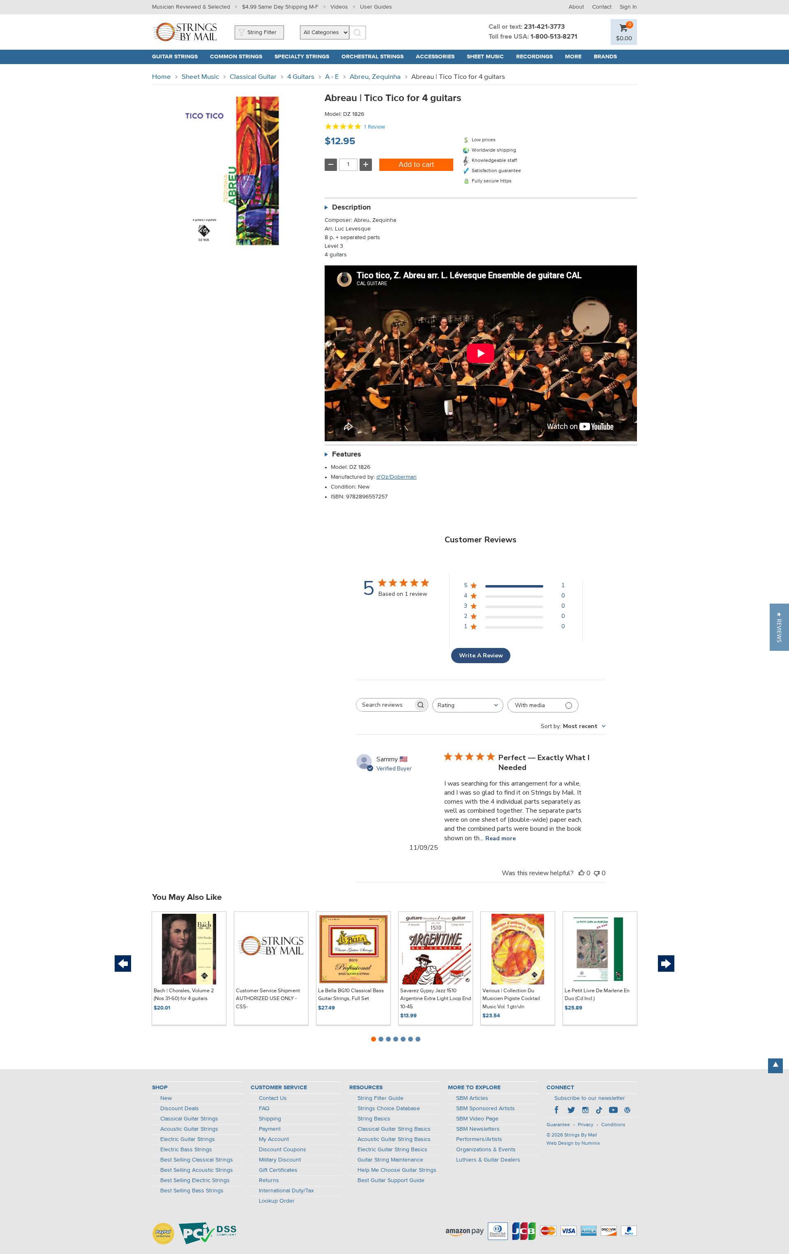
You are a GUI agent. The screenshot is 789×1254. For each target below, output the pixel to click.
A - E (332, 77)
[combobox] (467, 705)
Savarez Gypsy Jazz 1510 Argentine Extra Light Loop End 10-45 (435, 999)
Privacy (585, 1125)
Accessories (435, 57)
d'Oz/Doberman (396, 477)
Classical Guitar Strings (189, 1119)
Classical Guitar (253, 77)
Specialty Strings (302, 57)
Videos (339, 7)
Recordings (534, 57)
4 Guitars (300, 77)
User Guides (376, 7)
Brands (605, 57)
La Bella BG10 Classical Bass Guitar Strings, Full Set (351, 995)
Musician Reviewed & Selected (191, 7)
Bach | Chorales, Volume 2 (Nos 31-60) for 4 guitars (184, 995)
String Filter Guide (381, 1098)
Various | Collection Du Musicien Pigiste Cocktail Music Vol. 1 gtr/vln (511, 999)
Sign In (628, 7)
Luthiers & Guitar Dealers (488, 1160)
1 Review (374, 126)
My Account (274, 1139)
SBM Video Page (477, 1119)
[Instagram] (585, 1111)
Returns (269, 1180)
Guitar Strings (175, 57)
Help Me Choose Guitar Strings (397, 1170)
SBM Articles (472, 1098)
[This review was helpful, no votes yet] (581, 873)
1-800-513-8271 (554, 37)
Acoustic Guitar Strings (189, 1129)
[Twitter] (571, 1111)
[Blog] (627, 1111)
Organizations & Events (486, 1150)
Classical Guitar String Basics (394, 1129)
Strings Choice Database (389, 1108)
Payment (270, 1129)
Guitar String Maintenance (390, 1160)
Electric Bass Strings (186, 1150)
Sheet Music (485, 57)
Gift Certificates (278, 1170)
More (573, 57)
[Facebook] (557, 1111)
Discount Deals (179, 1108)
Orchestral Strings (372, 57)
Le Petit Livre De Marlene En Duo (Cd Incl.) (597, 995)
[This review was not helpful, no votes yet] (597, 873)
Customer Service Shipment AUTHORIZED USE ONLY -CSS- (268, 999)
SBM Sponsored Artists (485, 1108)
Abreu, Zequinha (375, 77)
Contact (601, 7)
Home (161, 77)
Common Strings (236, 57)
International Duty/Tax (286, 1191)
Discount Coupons (282, 1150)
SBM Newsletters (478, 1129)
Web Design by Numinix (573, 1143)
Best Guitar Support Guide (391, 1180)
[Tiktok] (599, 1111)
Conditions (613, 1125)
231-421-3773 (544, 27)
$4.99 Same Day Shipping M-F (280, 7)
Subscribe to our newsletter (589, 1098)
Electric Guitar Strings (187, 1139)
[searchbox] (384, 704)
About (576, 7)
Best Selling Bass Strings (192, 1191)
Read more (500, 838)
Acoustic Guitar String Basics (394, 1139)
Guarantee (558, 1125)
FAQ (264, 1108)
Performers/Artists (479, 1139)
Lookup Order (277, 1201)
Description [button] (351, 207)
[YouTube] (613, 1111)
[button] (779, 627)
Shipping (270, 1119)
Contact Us (273, 1098)
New (166, 1098)
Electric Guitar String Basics (392, 1150)
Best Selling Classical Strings (196, 1160)
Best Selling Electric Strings (195, 1180)
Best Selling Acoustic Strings (196, 1170)
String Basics (374, 1119)
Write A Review (481, 655)
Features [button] (346, 454)
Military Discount (280, 1160)
